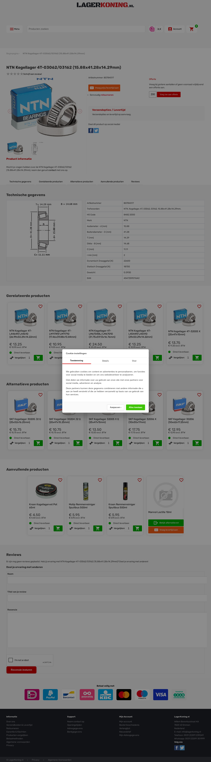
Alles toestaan (135, 407)
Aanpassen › (115, 407)
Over (134, 361)
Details (105, 361)
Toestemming (76, 360)
